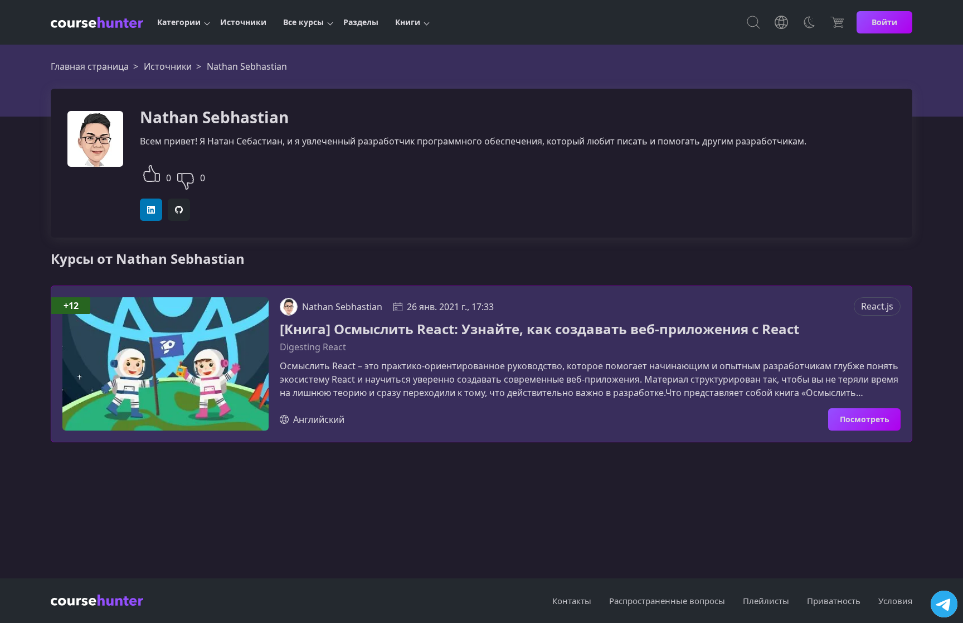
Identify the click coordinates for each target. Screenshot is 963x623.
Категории (179, 22)
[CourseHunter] (97, 22)
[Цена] (837, 22)
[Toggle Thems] (809, 22)
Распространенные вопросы (667, 600)
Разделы (360, 22)
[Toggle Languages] (781, 22)
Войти (884, 22)
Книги (407, 22)
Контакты (571, 600)
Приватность (833, 600)
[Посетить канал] (944, 604)
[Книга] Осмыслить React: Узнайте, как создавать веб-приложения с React (539, 329)
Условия (895, 600)
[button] (151, 172)
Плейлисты (766, 600)
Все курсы (303, 22)
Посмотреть (864, 419)
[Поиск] (753, 22)
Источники (243, 22)
